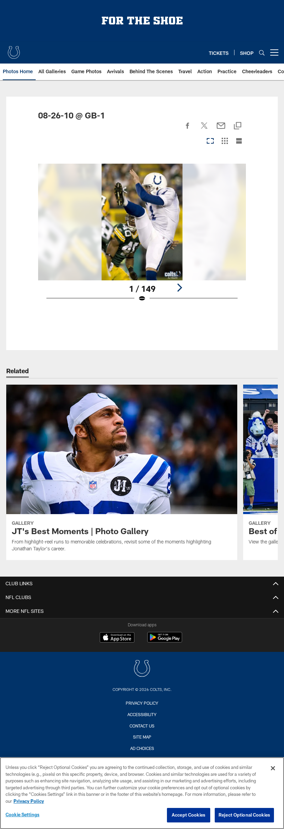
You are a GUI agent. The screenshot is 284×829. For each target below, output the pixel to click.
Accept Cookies (188, 815)
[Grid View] (224, 141)
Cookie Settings (22, 814)
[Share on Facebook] (187, 129)
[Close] (273, 768)
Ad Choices (142, 748)
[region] (142, 793)
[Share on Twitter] (204, 129)
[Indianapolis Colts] (142, 669)
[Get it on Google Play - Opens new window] (165, 640)
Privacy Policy (142, 703)
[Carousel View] (210, 141)
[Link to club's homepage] (14, 49)
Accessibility (142, 714)
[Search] (262, 52)
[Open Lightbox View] (142, 237)
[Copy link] (237, 126)
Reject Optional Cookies (244, 815)
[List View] (239, 141)
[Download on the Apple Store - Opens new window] (117, 638)
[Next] (179, 287)
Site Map (142, 736)
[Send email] (221, 129)
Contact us (142, 725)
